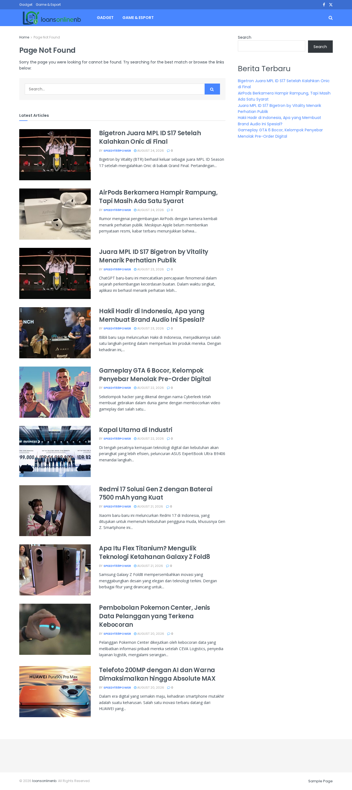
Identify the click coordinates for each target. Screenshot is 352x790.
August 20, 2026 (150, 633)
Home (24, 37)
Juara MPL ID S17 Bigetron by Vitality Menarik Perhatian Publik (153, 256)
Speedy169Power (117, 150)
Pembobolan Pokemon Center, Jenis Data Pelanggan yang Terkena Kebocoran (154, 616)
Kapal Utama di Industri (135, 430)
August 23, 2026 (150, 269)
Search (244, 37)
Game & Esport (48, 4)
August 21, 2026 (149, 506)
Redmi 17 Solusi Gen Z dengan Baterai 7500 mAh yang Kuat (155, 493)
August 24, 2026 (150, 150)
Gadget (25, 4)
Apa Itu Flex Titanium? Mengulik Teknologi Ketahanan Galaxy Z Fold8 (154, 552)
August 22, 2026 (150, 388)
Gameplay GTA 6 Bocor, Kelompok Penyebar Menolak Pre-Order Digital (155, 374)
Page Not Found (47, 37)
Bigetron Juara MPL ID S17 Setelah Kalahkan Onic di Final (150, 137)
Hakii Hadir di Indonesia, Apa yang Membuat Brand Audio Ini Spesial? (152, 315)
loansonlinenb (44, 780)
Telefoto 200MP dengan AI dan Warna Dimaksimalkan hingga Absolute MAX (157, 674)
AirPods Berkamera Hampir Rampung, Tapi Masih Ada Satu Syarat (158, 196)
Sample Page (320, 781)
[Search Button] (212, 89)
